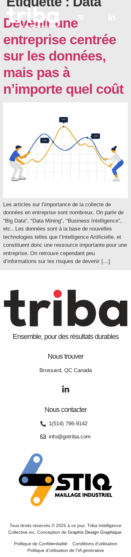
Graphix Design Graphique (94, 532)
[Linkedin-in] (112, 17)
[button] (80, 17)
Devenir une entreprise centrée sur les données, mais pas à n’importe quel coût (63, 55)
